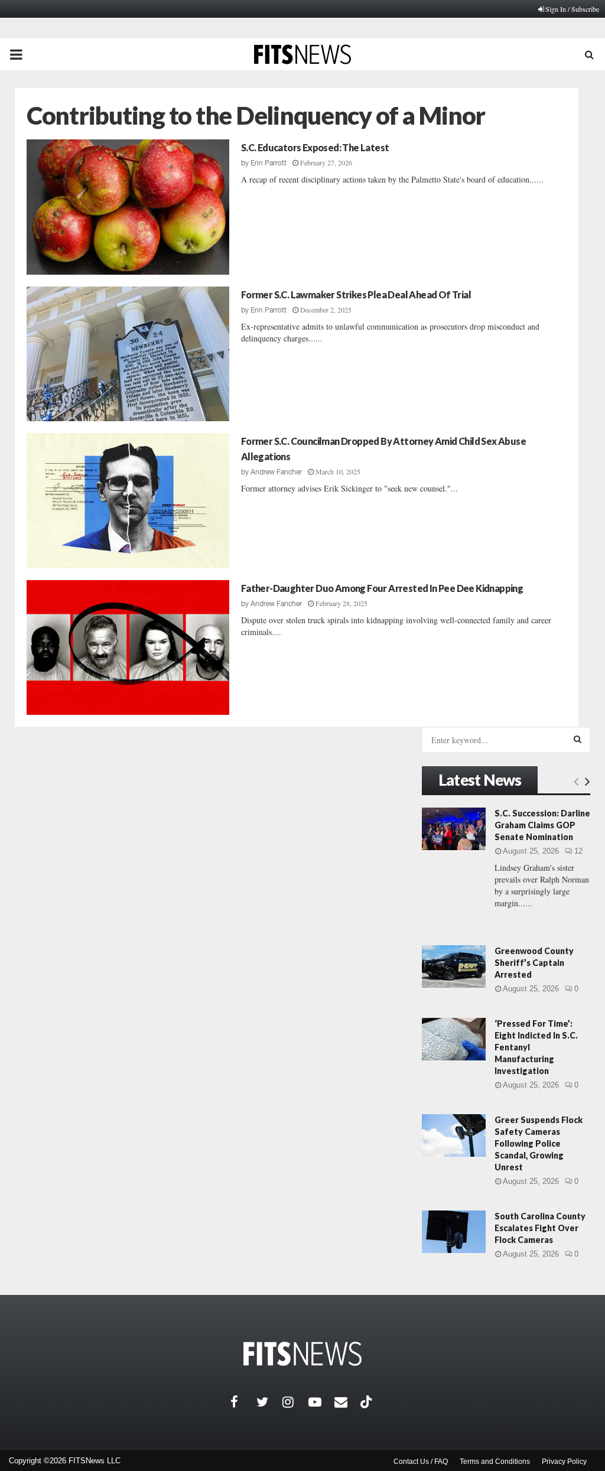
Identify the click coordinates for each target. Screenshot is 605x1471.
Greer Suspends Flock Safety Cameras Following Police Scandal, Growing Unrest (539, 1143)
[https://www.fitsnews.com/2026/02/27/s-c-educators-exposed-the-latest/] (128, 207)
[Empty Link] (576, 781)
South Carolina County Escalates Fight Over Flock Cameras (540, 1228)
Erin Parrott (269, 163)
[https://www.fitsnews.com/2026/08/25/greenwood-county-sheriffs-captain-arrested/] (454, 966)
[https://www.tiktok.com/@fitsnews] (367, 1402)
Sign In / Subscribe (572, 9)
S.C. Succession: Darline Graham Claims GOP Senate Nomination (542, 825)
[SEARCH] (577, 739)
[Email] (347, 1402)
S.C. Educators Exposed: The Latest (315, 147)
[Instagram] (295, 1402)
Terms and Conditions (495, 1461)
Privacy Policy (564, 1461)
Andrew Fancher (276, 472)
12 (578, 851)
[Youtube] (321, 1402)
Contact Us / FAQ (420, 1461)
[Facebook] (243, 1402)
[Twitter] (269, 1402)
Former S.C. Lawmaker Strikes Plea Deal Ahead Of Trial (356, 294)
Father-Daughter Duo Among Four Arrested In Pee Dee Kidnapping (382, 588)
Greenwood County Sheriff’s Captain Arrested (534, 962)
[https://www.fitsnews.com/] (302, 1353)
